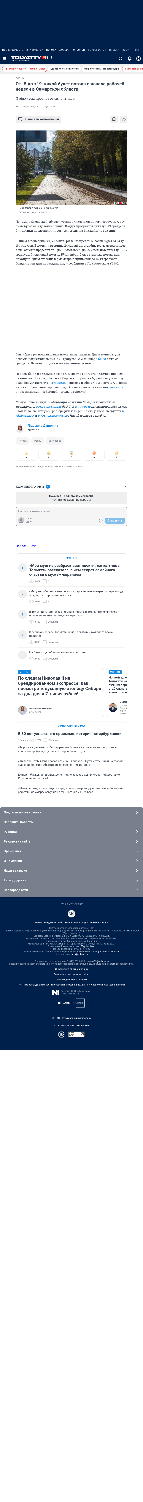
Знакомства (34, 50)
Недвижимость (12, 50)
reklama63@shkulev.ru (97, 961)
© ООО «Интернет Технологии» (71, 1025)
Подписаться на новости (22, 812)
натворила (57, 383)
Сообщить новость (18, 822)
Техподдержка (15, 880)
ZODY (126, 50)
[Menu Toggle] (4, 58)
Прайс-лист (12, 851)
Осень (37, 440)
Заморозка (55, 440)
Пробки (114, 50)
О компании (13, 861)
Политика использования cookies (71, 974)
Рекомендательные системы (71, 979)
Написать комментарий (42, 119)
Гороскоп (78, 50)
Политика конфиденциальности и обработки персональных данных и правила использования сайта (71, 984)
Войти (29, 522)
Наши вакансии (15, 870)
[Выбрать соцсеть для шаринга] (123, 119)
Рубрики (10, 832)
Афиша (64, 50)
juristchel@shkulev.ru (109, 951)
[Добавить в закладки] (114, 119)
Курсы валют (97, 50)
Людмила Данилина (43, 425)
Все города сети (16, 890)
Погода (51, 50)
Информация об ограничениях (71, 969)
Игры (135, 50)
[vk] (71, 913)
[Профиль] (138, 58)
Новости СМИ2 (27, 546)
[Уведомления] (129, 58)
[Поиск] (120, 58)
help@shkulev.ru (80, 954)
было (102, 359)
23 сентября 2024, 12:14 (28, 106)
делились (116, 387)
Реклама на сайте (17, 841)
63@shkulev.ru (88, 946)
